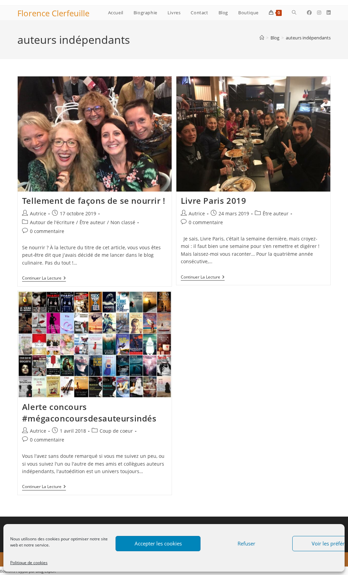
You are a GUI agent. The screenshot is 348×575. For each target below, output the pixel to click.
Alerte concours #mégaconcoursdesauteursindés (89, 412)
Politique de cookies (29, 562)
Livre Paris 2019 (213, 200)
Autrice (38, 213)
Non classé (122, 222)
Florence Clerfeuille (53, 13)
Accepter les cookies (158, 543)
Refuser (246, 543)
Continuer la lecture (44, 279)
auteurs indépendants (308, 38)
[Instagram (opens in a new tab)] (319, 12)
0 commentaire (47, 231)
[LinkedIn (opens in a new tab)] (328, 12)
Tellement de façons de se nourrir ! (94, 200)
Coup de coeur (116, 431)
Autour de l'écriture (52, 222)
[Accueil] (262, 38)
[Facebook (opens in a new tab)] (309, 12)
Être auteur (92, 222)
